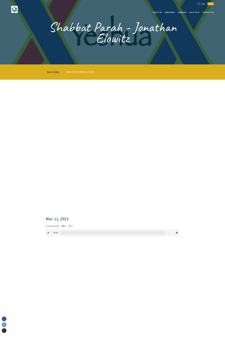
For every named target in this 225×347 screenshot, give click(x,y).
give (211, 4)
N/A (65, 226)
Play (48, 233)
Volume (176, 232)
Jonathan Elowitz (54, 226)
